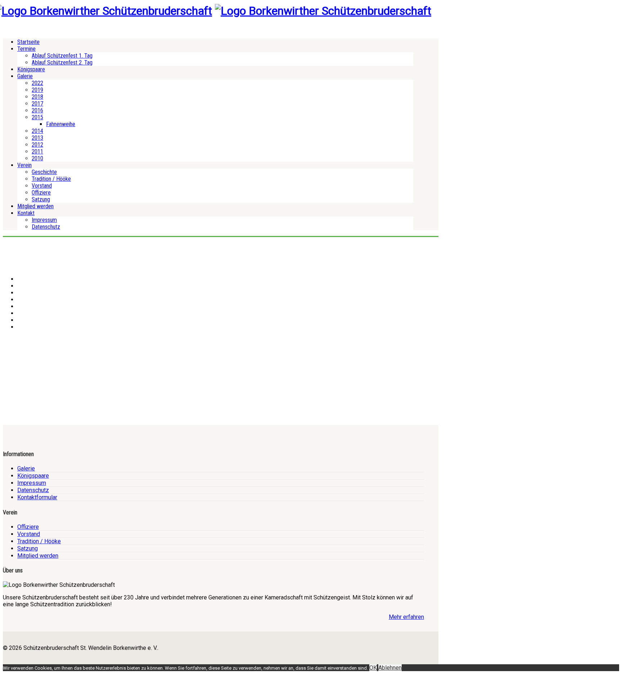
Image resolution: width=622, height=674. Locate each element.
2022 (37, 83)
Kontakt (26, 213)
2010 (37, 158)
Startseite (28, 42)
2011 (37, 151)
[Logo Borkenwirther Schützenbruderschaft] (323, 11)
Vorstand (42, 185)
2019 (37, 89)
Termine (26, 48)
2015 (37, 117)
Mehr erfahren (406, 616)
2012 (37, 144)
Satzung (41, 199)
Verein (24, 165)
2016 (37, 110)
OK (373, 667)
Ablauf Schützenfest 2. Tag (62, 62)
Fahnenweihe (60, 124)
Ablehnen (390, 667)
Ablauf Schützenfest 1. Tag (62, 55)
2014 (37, 131)
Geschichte (44, 172)
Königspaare (31, 69)
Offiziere (41, 192)
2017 (37, 103)
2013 (37, 137)
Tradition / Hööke (51, 178)
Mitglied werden (35, 206)
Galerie (25, 76)
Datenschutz (46, 226)
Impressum (44, 220)
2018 (37, 96)
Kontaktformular (37, 497)
